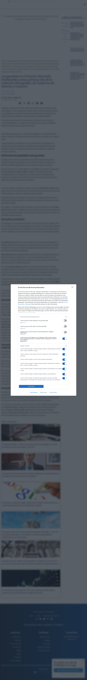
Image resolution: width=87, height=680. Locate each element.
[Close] (73, 287)
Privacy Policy (53, 392)
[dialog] (43, 340)
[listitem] (43, 317)
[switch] (64, 320)
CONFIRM (31, 386)
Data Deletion (34, 392)
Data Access (43, 392)
